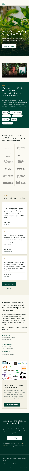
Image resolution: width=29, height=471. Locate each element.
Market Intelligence (6, 467)
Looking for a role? (9, 51)
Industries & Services (7, 463)
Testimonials (16, 463)
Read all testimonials (9, 289)
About (13, 467)
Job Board (19, 467)
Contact (25, 467)
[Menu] (25, 2)
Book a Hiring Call (9, 284)
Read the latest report (12, 404)
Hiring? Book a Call (9, 46)
